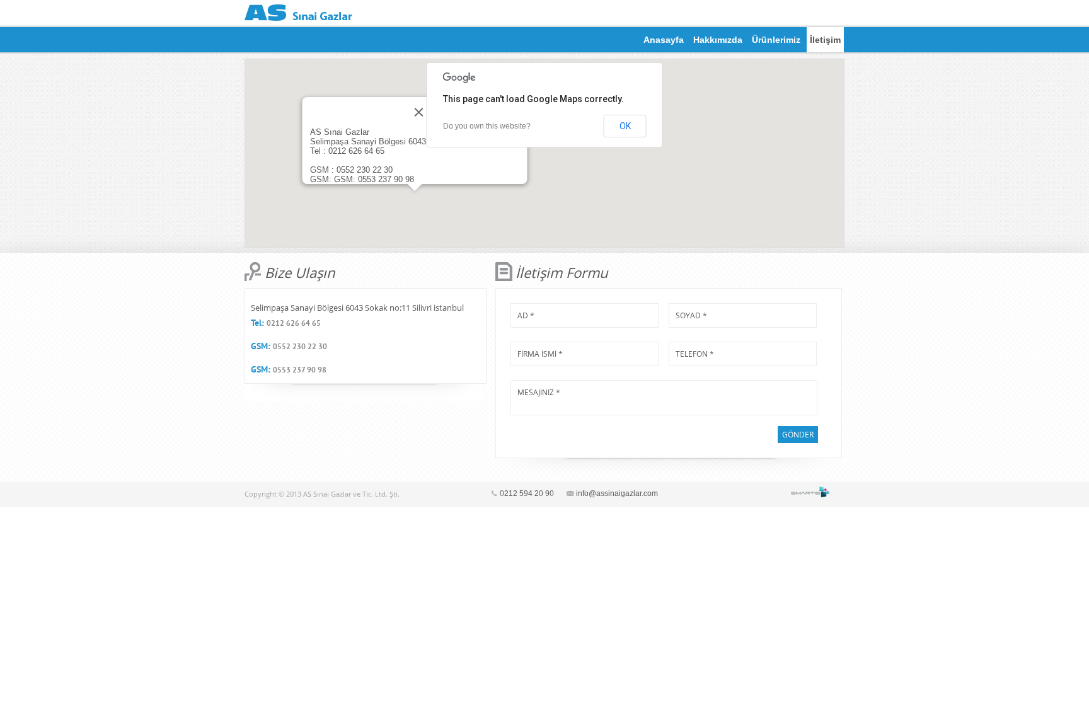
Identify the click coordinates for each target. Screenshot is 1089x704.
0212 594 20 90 (527, 493)
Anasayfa (663, 40)
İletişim (825, 40)
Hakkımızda (717, 40)
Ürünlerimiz (776, 40)
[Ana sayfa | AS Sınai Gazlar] (298, 12)
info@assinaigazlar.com (617, 493)
